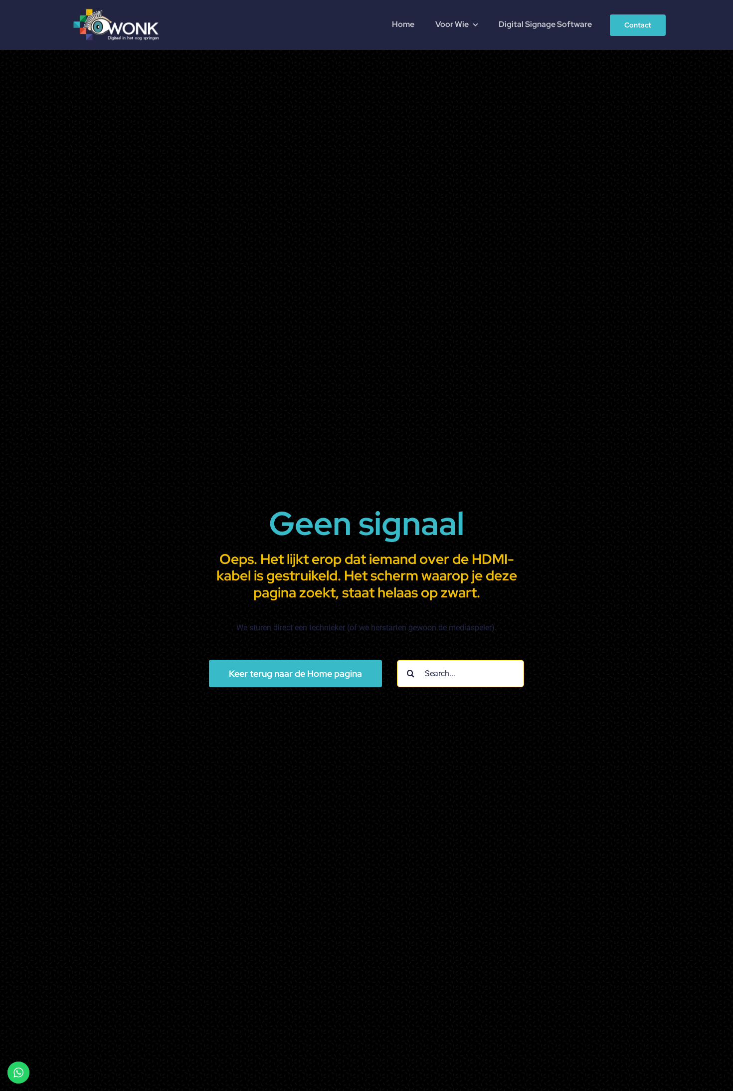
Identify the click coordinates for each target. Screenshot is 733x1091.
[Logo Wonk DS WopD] (115, 7)
